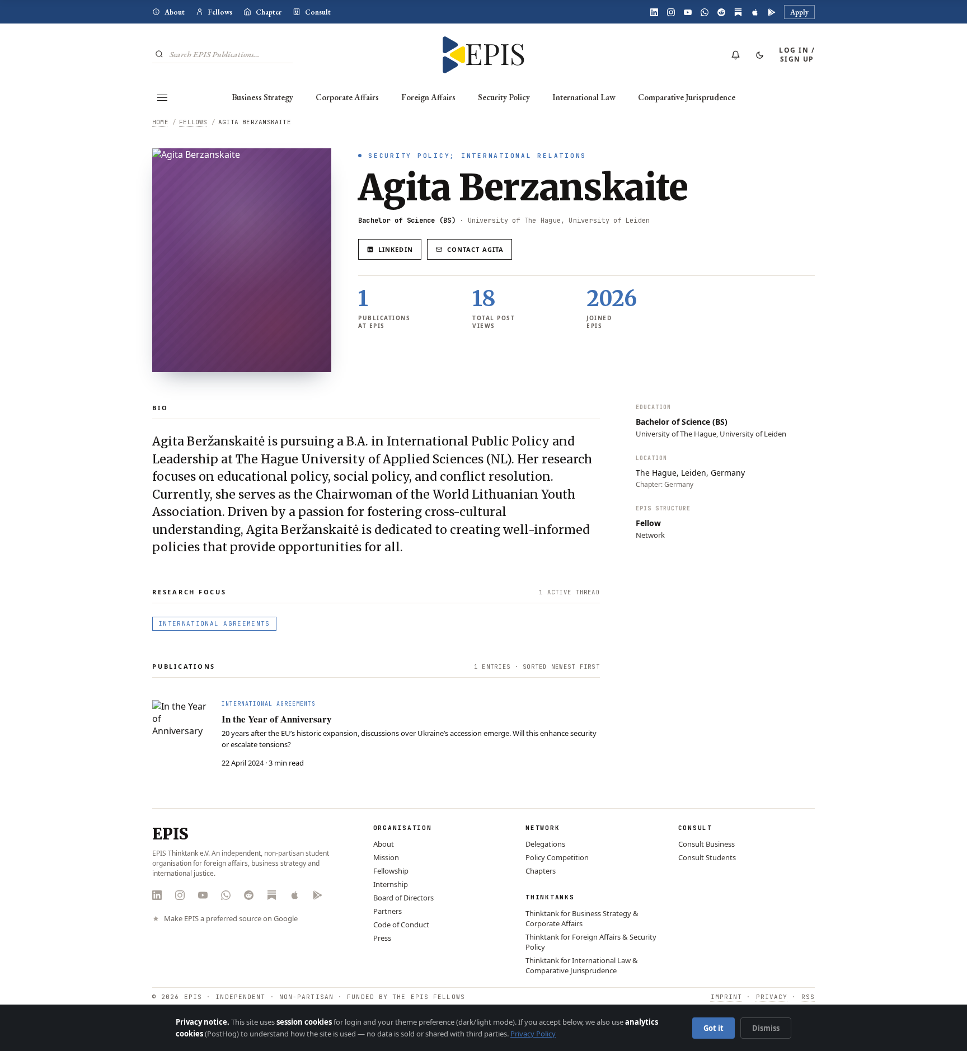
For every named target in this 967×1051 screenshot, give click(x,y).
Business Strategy (262, 97)
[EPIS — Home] (484, 55)
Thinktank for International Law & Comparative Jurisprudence (581, 965)
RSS (808, 997)
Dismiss (766, 1028)
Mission (386, 857)
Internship (390, 884)
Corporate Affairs (347, 97)
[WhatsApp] (704, 12)
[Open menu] (162, 97)
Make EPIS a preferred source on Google (231, 918)
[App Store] (754, 12)
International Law (584, 97)
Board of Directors (403, 898)
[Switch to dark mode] (759, 54)
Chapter (268, 12)
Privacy (772, 997)
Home (160, 122)
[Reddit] (721, 12)
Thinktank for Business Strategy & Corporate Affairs (582, 918)
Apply (799, 12)
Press (382, 938)
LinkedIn (395, 249)
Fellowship (391, 871)
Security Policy (504, 97)
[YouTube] (687, 12)
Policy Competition (557, 857)
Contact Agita (475, 249)
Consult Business (706, 844)
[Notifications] (735, 54)
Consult (318, 12)
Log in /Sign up (797, 54)
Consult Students (707, 857)
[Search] (159, 54)
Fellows (220, 12)
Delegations (545, 844)
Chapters (540, 871)
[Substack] (738, 12)
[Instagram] (670, 12)
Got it (713, 1028)
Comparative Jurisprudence (686, 97)
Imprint (727, 997)
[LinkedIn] (654, 12)
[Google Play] (771, 12)
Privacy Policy (533, 1034)
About (175, 12)
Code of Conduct (401, 924)
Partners (387, 911)
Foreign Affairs (428, 97)
